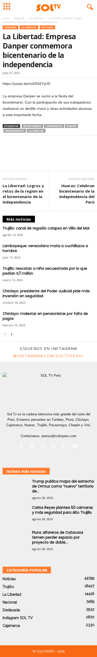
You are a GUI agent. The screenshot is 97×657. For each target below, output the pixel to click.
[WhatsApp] (65, 447)
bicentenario (32, 126)
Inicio (6, 18)
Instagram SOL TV (18, 618)
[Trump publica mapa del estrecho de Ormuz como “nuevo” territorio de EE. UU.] (15, 488)
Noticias (47, 27)
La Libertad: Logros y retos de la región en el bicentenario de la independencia (23, 194)
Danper (71, 126)
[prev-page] (5, 334)
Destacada (11, 610)
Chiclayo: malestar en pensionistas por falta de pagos (45, 316)
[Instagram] (33, 447)
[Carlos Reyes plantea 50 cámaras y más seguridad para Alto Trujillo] (15, 515)
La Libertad (36, 18)
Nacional (10, 602)
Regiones (19, 18)
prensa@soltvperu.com (59, 436)
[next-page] (11, 334)
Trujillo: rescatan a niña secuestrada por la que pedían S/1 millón (45, 271)
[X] (54, 447)
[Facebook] (22, 447)
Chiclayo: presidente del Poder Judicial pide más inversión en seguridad (46, 293)
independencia (14, 130)
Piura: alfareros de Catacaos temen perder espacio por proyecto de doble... (57, 537)
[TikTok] (44, 447)
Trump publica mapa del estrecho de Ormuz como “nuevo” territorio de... (63, 486)
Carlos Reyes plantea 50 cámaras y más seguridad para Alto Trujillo (62, 510)
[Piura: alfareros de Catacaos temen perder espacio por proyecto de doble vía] (15, 540)
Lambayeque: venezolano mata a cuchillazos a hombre (45, 248)
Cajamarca (11, 626)
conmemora (54, 126)
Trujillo (8, 587)
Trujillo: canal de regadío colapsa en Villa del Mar (46, 228)
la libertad (36, 130)
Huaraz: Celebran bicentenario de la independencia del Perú (76, 194)
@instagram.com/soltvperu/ (48, 355)
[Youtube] (75, 447)
